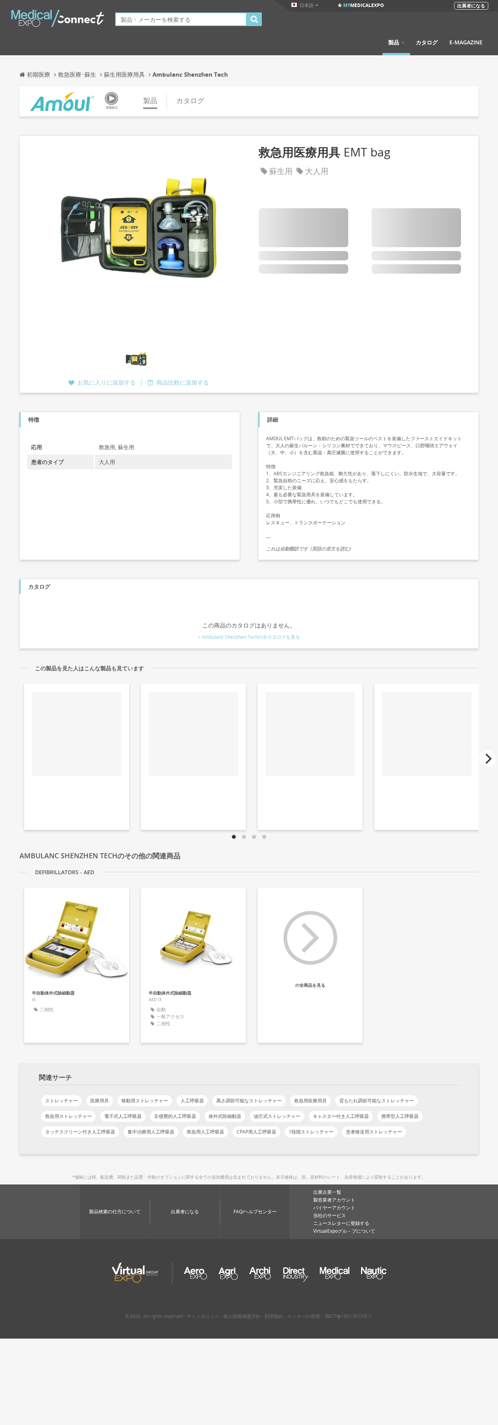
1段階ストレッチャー (311, 1131)
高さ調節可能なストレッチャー (249, 1100)
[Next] (487, 758)
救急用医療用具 (310, 1100)
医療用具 (99, 1100)
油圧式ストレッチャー (277, 1116)
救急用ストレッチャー (68, 1116)
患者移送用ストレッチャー (374, 1131)
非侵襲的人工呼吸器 (175, 1116)
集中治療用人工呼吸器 (151, 1131)
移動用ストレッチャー (144, 1100)
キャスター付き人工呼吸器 (341, 1116)
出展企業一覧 (327, 1192)
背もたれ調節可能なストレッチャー (376, 1100)
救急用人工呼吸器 (205, 1131)
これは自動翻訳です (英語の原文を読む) (308, 548)
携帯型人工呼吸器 (400, 1116)
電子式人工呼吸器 (123, 1116)
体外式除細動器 (225, 1116)
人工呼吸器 (192, 1100)
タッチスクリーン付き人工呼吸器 (80, 1131)
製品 (393, 42)
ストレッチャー (61, 1100)
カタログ (427, 42)
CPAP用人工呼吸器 (256, 1131)
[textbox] (181, 19)
